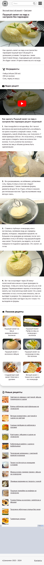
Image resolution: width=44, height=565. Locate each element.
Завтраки (28, 11)
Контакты (38, 561)
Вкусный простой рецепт (12, 11)
